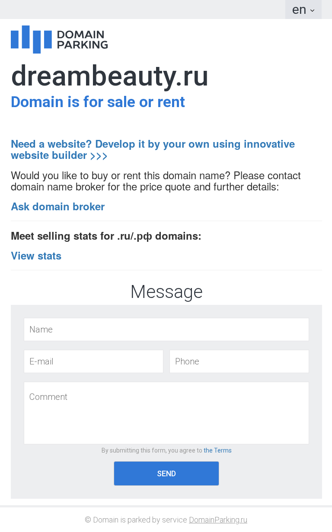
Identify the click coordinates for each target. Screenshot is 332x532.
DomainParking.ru (218, 519)
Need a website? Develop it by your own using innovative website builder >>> (153, 149)
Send (166, 473)
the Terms (218, 450)
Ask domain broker (58, 206)
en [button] (301, 9)
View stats (36, 255)
